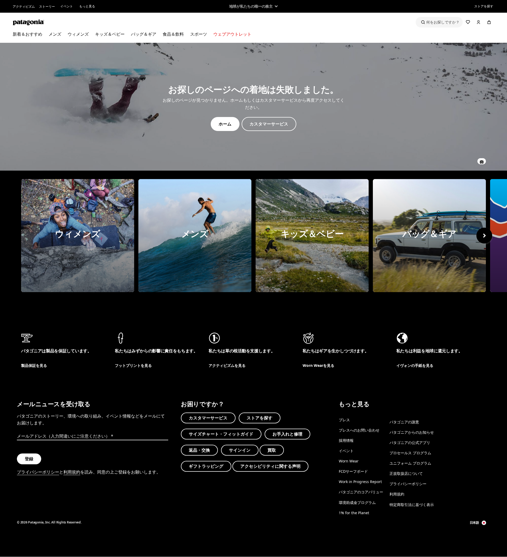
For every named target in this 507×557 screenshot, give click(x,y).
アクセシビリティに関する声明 (270, 466)
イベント (66, 6)
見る (77, 235)
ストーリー (47, 6)
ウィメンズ (78, 34)
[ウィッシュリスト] (468, 22)
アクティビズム (24, 6)
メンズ (55, 34)
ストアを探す (483, 6)
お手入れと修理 (287, 434)
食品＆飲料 (173, 34)
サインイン (240, 450)
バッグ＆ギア (143, 34)
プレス (344, 419)
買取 (271, 450)
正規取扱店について (406, 473)
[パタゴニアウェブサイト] (28, 22)
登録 (29, 459)
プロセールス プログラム (410, 452)
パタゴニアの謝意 (404, 421)
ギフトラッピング (206, 466)
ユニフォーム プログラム (410, 463)
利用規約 (71, 472)
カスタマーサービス (208, 418)
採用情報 (346, 440)
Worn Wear (349, 461)
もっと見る (87, 6)
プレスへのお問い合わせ (359, 430)
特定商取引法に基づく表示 (411, 504)
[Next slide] (484, 236)
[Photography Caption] (481, 161)
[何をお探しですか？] (439, 22)
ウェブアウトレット (232, 34)
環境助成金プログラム (357, 502)
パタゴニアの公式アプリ (409, 442)
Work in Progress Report (360, 481)
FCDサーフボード (353, 471)
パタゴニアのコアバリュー (361, 492)
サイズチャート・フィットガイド (221, 434)
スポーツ (198, 34)
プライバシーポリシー (38, 472)
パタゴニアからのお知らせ (411, 432)
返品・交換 (199, 450)
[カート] (489, 22)
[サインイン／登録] (478, 22)
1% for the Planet (354, 512)
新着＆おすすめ (27, 34)
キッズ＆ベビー (110, 34)
